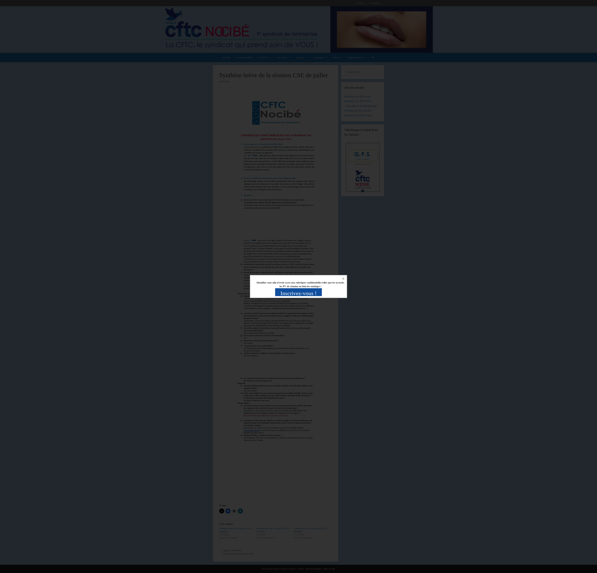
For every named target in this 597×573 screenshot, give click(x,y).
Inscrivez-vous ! (298, 293)
